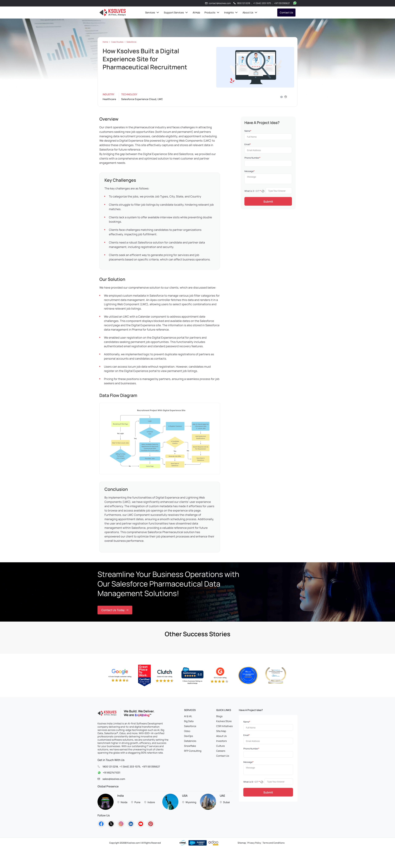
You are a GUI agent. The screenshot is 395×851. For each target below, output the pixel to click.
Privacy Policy (254, 842)
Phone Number (252, 157)
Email (247, 144)
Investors (221, 741)
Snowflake (190, 746)
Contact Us (286, 12)
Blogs (219, 716)
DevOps (188, 736)
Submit (268, 201)
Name (247, 131)
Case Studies (117, 42)
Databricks (190, 741)
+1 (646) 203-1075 (262, 3)
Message (249, 171)
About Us (221, 736)
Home (105, 42)
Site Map (221, 731)
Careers (220, 750)
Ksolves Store (224, 721)
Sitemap (242, 842)
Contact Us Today (113, 610)
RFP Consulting (192, 750)
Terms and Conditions (273, 842)
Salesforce (131, 42)
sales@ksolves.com (113, 779)
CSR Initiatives (224, 726)
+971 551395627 (282, 3)
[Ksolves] (113, 12)
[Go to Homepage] (101, 824)
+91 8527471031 (111, 772)
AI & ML (188, 716)
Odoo (187, 731)
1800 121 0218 (243, 3)
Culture (220, 746)
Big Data (188, 721)
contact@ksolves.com (220, 3)
